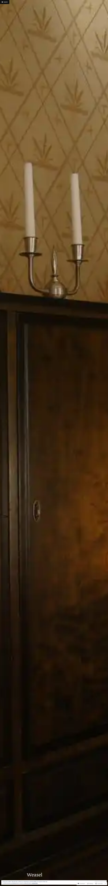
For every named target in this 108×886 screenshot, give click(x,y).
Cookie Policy (35, 883)
